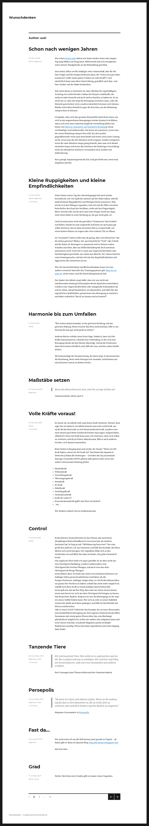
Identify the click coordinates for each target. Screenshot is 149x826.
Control (38, 528)
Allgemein (38, 61)
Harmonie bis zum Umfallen (62, 314)
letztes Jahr (70, 58)
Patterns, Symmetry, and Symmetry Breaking (85, 127)
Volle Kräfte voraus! (52, 413)
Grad (34, 766)
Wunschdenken (22, 17)
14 (51, 796)
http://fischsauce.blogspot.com (103, 742)
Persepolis (41, 690)
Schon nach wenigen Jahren (63, 49)
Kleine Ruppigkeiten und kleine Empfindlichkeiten (67, 183)
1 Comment (33, 202)
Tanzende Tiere (47, 647)
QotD (39, 659)
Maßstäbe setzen (49, 380)
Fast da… (39, 730)
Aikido (31, 61)
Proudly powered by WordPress (35, 815)
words (36, 779)
